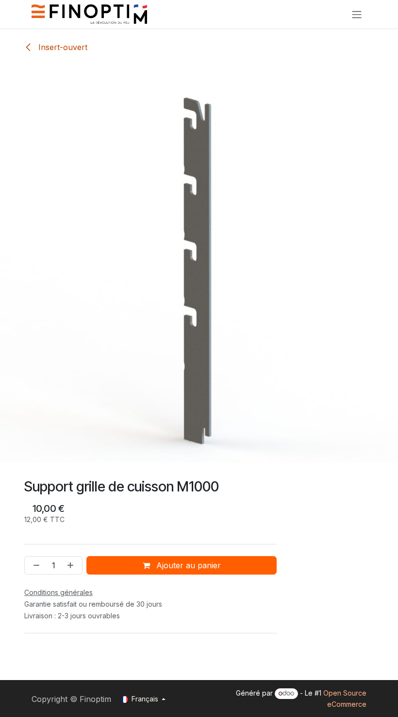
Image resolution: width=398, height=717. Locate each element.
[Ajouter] (72, 565)
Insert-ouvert (61, 47)
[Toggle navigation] (356, 14)
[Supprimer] (34, 565)
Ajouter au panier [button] (187, 565)
